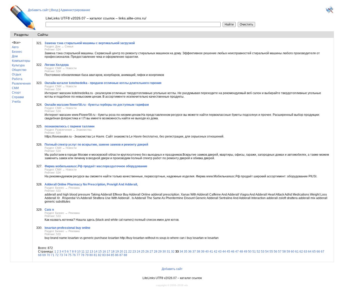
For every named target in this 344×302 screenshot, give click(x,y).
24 (138, 251)
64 (310, 251)
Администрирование (75, 10)
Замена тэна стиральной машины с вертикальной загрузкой (90, 43)
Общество (19, 70)
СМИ (15, 88)
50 (250, 251)
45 (228, 251)
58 (284, 251)
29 (160, 251)
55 (271, 251)
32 (173, 251)
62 (301, 251)
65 (314, 251)
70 (48, 255)
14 (95, 251)
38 (198, 251)
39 (202, 251)
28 (155, 251)
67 (322, 251)
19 (117, 251)
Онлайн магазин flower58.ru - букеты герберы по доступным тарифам (97, 104)
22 (130, 251)
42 (215, 251)
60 (292, 251)
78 (82, 255)
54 (267, 251)
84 (108, 255)
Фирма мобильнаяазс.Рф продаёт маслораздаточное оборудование (96, 166)
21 (125, 251)
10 (79, 251)
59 (288, 251)
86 (117, 255)
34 (181, 251)
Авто (15, 47)
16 (104, 251)
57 (280, 251)
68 (40, 255)
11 (83, 251)
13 (91, 251)
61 (297, 251)
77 (78, 255)
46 (232, 251)
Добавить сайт (38, 10)
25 (143, 251)
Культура (18, 65)
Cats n (49, 209)
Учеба (16, 101)
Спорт (16, 92)
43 (220, 251)
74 (65, 255)
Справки (18, 97)
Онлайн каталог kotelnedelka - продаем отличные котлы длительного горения (103, 83)
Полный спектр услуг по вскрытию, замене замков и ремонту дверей (96, 144)
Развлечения (21, 83)
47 (237, 251)
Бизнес (17, 51)
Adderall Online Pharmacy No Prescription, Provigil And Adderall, (91, 184)
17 (108, 251)
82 (99, 255)
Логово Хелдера (57, 65)
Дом (15, 56)
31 (168, 251)
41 (211, 251)
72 (57, 255)
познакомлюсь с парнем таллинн (69, 126)
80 (91, 255)
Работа (17, 79)
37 (194, 251)
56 (275, 251)
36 (190, 251)
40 (207, 251)
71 (52, 255)
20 (121, 251)
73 (61, 255)
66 (318, 251)
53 (262, 251)
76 (74, 255)
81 (95, 255)
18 (113, 251)
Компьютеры (21, 61)
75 (70, 255)
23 (134, 251)
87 (121, 255)
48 (241, 251)
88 (125, 255)
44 (224, 251)
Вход (54, 10)
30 (164, 251)
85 (112, 255)
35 (185, 251)
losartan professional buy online (67, 228)
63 (305, 251)
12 (87, 251)
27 (151, 251)
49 (245, 251)
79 (87, 255)
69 (44, 255)
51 (254, 251)
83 (104, 255)
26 (147, 251)
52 (258, 251)
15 (100, 251)
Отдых (16, 74)
